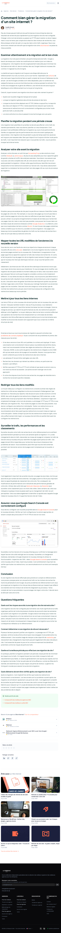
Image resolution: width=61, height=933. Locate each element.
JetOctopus (18, 156)
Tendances (21, 11)
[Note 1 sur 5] (4, 748)
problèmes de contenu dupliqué (12, 335)
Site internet (13, 11)
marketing (50, 637)
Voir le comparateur (31, 714)
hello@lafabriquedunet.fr (8, 888)
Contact (49, 901)
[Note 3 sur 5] (9, 748)
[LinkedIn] (44, 928)
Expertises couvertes (7, 904)
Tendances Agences (37, 902)
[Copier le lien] (16, 758)
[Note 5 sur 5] (14, 748)
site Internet (44, 45)
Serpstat (45, 486)
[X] (40, 928)
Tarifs (3, 918)
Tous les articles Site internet (9, 851)
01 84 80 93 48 (6, 890)
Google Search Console (46, 510)
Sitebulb (9, 156)
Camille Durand (9, 27)
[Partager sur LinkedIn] (4, 758)
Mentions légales (51, 906)
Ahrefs (29, 226)
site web (19, 250)
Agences (6, 11)
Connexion (4, 916)
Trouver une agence (7, 902)
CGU (48, 913)
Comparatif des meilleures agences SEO (17, 700)
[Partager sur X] (8, 758)
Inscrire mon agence (7, 913)
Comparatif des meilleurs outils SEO (16, 703)
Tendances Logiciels (37, 905)
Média (33, 900)
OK (57, 884)
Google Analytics (38, 224)
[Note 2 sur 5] (6, 748)
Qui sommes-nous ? (52, 904)
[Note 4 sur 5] (11, 748)
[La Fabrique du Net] (5, 3)
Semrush (30, 486)
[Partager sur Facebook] (12, 758)
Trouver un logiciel (21, 902)
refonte (51, 76)
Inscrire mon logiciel (22, 909)
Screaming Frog (33, 153)
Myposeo (36, 486)
